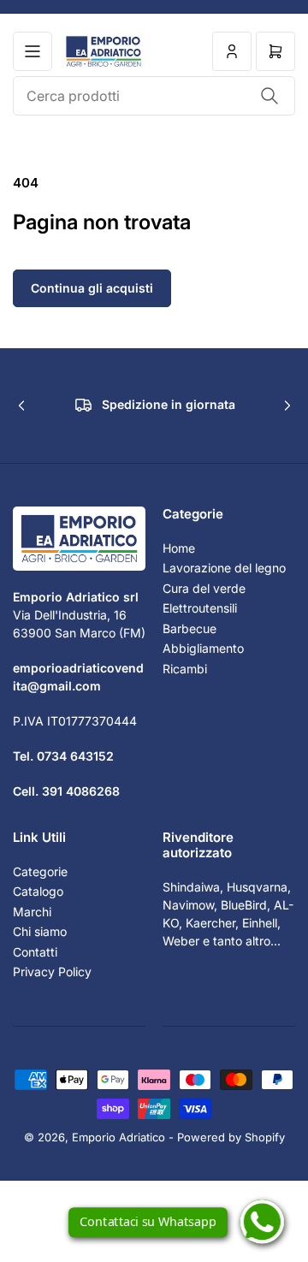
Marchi (32, 911)
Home (179, 548)
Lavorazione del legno (224, 567)
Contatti (35, 952)
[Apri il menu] (32, 51)
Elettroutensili (200, 608)
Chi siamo (40, 931)
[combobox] (154, 96)
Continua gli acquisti (92, 288)
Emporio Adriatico (118, 1137)
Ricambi (185, 668)
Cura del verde (204, 588)
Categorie (40, 871)
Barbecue (189, 628)
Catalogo (38, 891)
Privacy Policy (52, 971)
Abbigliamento (203, 648)
